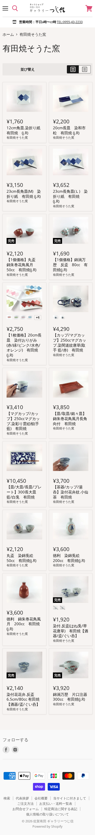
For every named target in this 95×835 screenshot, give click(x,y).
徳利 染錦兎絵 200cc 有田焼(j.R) (69, 558)
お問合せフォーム (25, 809)
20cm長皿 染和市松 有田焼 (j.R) (69, 130)
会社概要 (41, 798)
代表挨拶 (22, 798)
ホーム (8, 34)
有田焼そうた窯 (17, 137)
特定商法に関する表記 (60, 809)
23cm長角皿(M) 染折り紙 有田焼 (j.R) (24, 194)
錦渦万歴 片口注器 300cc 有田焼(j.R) (72, 697)
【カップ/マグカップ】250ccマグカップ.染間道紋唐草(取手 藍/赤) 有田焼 (69, 342)
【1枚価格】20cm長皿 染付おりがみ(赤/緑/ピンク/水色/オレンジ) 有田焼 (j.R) (24, 345)
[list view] (85, 69)
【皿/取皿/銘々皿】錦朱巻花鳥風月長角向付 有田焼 (70, 418)
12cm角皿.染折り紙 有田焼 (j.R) (25, 130)
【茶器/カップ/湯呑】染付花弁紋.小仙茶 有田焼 (70, 491)
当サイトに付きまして (69, 798)
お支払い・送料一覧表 (55, 803)
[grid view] (73, 69)
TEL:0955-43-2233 (70, 22)
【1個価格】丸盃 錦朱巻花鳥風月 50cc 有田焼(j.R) (23, 264)
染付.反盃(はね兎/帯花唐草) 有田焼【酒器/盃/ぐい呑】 (70, 630)
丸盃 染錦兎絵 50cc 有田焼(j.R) (22, 558)
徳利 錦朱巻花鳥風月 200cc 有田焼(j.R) (24, 623)
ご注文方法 (25, 803)
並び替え (28, 69)
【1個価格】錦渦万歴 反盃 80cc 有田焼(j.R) (70, 264)
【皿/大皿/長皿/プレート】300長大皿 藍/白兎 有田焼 (24, 491)
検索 (7, 798)
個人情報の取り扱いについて (47, 814)
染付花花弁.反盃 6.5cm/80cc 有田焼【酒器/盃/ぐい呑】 (23, 699)
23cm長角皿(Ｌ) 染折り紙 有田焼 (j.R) (70, 196)
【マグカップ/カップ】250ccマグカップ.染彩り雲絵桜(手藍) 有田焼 (23, 421)
